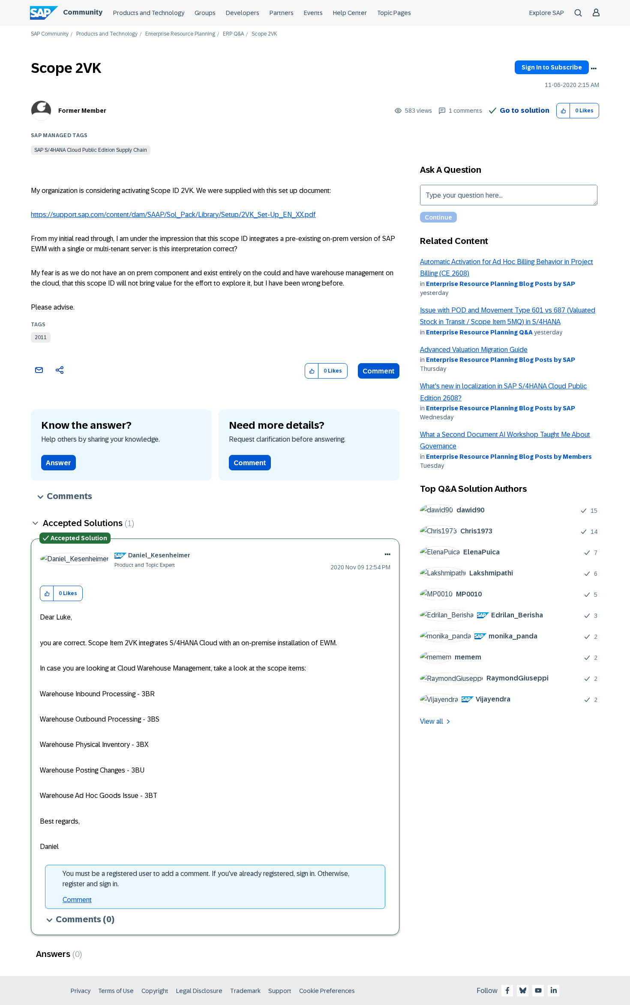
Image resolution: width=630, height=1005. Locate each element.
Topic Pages (394, 12)
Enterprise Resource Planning (180, 34)
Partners (282, 12)
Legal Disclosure (199, 990)
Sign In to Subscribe (552, 67)
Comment (379, 371)
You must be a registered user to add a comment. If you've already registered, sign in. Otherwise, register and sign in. (206, 879)
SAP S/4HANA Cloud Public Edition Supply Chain (90, 150)
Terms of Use (116, 990)
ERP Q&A (233, 34)
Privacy (80, 990)
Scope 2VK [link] (264, 34)
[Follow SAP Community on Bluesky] (522, 990)
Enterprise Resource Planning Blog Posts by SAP (500, 283)
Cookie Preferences (327, 990)
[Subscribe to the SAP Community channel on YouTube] (538, 990)
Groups (205, 12)
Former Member (82, 110)
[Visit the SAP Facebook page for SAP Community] (507, 990)
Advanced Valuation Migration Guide (474, 349)
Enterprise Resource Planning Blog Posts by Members (509, 456)
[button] (563, 110)
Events (313, 12)
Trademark (245, 990)
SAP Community (50, 34)
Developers (242, 12)
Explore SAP (546, 12)
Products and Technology (148, 12)
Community (82, 12)
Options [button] (593, 68)
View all (431, 721)
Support (279, 990)
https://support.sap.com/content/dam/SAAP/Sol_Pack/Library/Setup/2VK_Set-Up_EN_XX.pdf (173, 214)
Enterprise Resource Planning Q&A (479, 332)
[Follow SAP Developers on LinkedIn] (553, 990)
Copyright (154, 990)
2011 (41, 337)
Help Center (350, 12)
